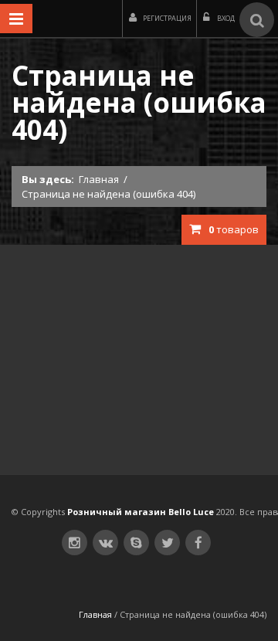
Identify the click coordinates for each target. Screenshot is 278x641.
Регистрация (167, 18)
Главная (99, 179)
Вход (225, 18)
